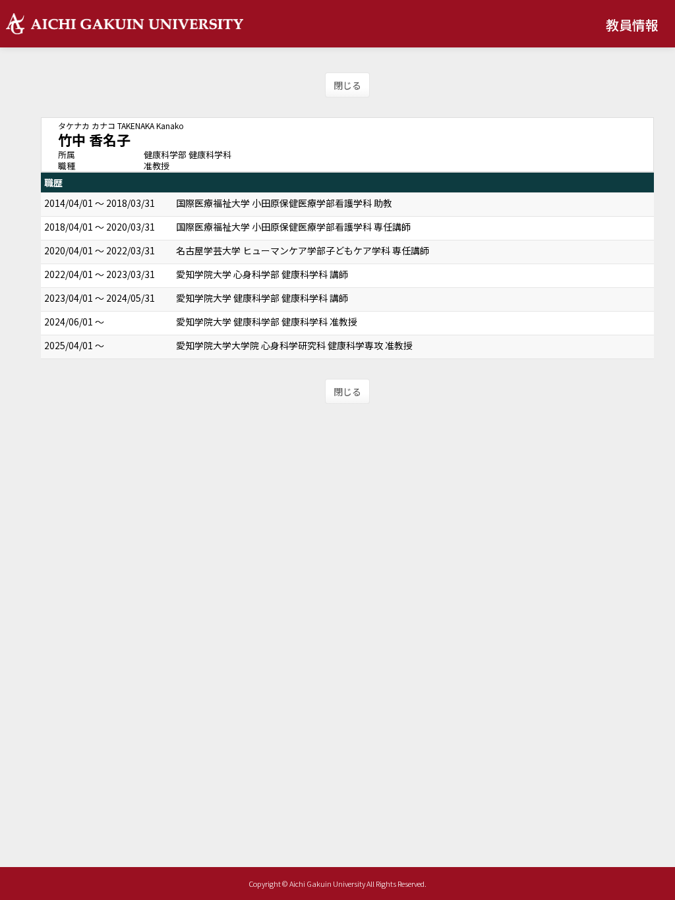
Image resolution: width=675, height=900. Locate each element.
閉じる (347, 85)
